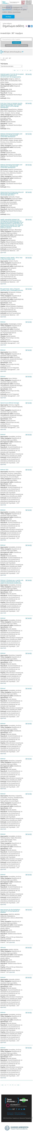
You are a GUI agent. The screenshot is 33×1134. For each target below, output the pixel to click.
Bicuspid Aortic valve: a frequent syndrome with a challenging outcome (11, 289)
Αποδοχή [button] (8, 16)
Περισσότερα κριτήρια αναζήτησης (16, 45)
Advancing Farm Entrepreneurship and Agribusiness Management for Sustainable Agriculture (11, 193)
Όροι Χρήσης (10, 1114)
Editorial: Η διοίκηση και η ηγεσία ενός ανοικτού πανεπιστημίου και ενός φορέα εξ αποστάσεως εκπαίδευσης (11, 581)
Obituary (3, 947)
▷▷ (30, 70)
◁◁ (14, 70)
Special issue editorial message (9, 403)
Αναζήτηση (16, 42)
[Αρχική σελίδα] (10, 2)
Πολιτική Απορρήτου (20, 1113)
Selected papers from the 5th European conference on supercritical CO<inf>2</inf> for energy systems (12, 75)
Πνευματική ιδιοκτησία (20, 1114)
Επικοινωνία (10, 1113)
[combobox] (11, 66)
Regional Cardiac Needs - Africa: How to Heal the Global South (11, 258)
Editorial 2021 (4, 469)
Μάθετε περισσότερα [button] (14, 12)
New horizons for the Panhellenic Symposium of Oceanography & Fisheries (10, 911)
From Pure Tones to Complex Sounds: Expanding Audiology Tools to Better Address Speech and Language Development (11, 105)
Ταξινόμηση (4, 63)
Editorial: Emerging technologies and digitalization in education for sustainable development (11, 135)
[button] (16, 52)
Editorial (2, 322)
